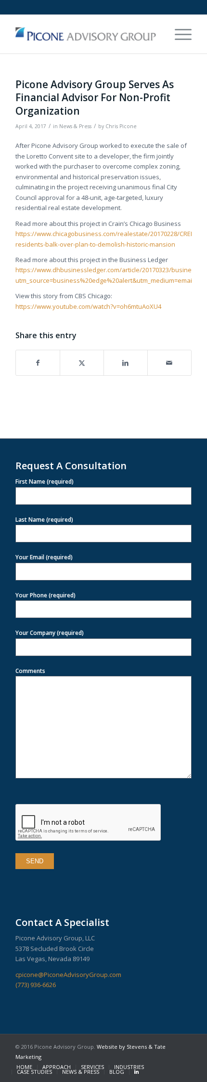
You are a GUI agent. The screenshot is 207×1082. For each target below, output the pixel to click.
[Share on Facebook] (38, 362)
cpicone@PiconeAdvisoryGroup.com (68, 974)
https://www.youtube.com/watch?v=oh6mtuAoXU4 (88, 306)
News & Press (75, 126)
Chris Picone (121, 126)
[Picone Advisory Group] (85, 34)
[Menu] (178, 34)
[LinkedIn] (136, 1072)
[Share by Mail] (169, 362)
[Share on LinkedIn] (125, 362)
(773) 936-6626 (35, 984)
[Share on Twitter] (82, 362)
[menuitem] (178, 34)
